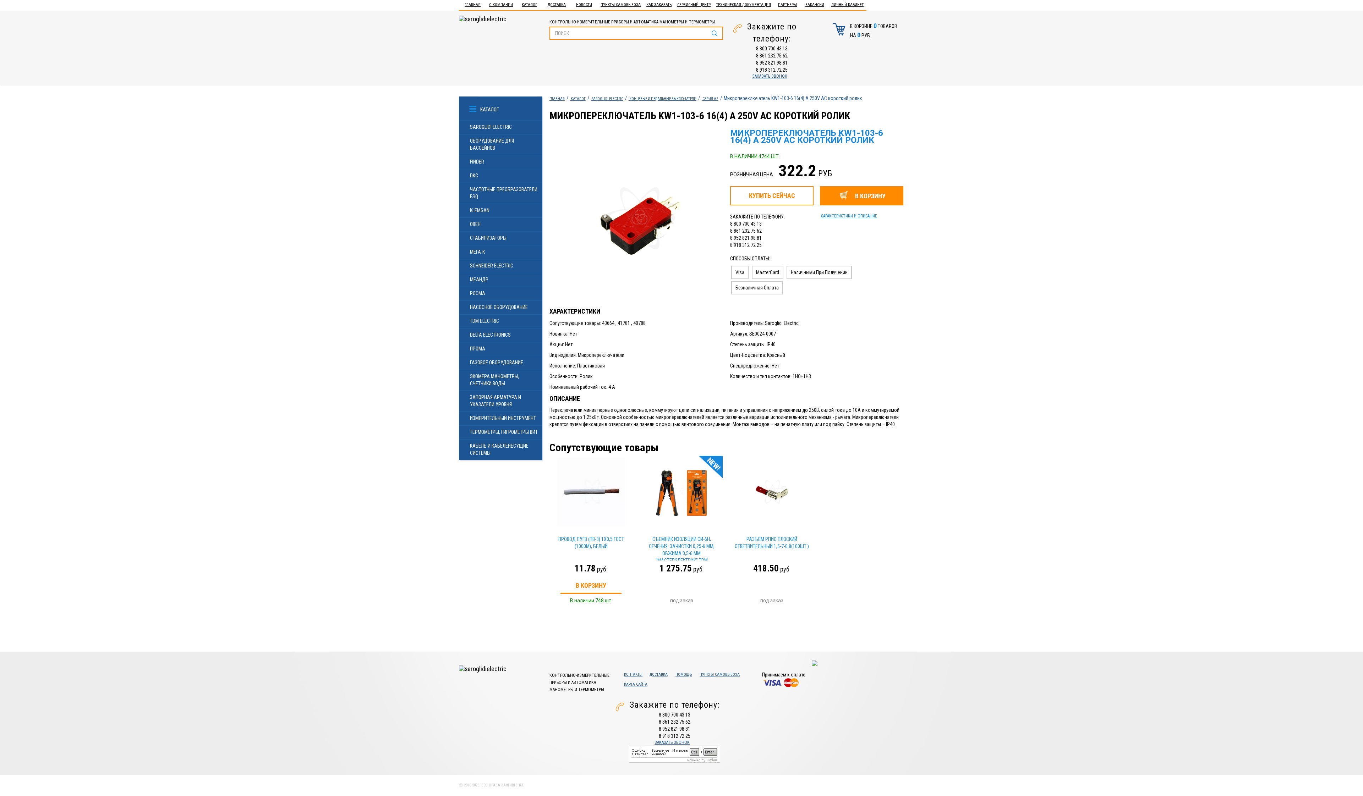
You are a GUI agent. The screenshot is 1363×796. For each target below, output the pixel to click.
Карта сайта (635, 684)
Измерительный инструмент (503, 418)
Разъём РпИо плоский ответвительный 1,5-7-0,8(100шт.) (772, 542)
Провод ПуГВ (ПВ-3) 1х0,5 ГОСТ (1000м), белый (591, 542)
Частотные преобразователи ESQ (503, 193)
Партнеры (787, 4)
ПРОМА (477, 349)
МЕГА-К (477, 252)
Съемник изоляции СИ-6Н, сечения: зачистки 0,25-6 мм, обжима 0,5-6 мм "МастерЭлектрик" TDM (682, 548)
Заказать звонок (769, 76)
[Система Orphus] (674, 753)
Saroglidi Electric (491, 127)
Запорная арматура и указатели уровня (495, 400)
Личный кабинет (847, 4)
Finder (477, 162)
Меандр (479, 279)
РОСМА (477, 293)
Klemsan (479, 210)
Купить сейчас (772, 195)
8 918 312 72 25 (772, 70)
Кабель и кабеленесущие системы (499, 449)
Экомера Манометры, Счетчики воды (494, 380)
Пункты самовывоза (621, 4)
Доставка (557, 4)
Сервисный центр (694, 4)
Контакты (633, 674)
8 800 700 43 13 (772, 48)
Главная (473, 4)
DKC (474, 175)
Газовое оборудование (496, 362)
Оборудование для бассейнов (492, 144)
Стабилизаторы (488, 238)
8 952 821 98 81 (772, 63)
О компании (501, 4)
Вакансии (814, 4)
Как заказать (659, 4)
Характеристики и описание (849, 216)
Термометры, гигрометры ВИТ (504, 432)
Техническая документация (743, 4)
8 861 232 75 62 (772, 56)
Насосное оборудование (499, 307)
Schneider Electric (491, 266)
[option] (636, 218)
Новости (584, 4)
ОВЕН (475, 224)
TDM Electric (484, 321)
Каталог (529, 4)
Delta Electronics (490, 335)
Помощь (683, 674)
